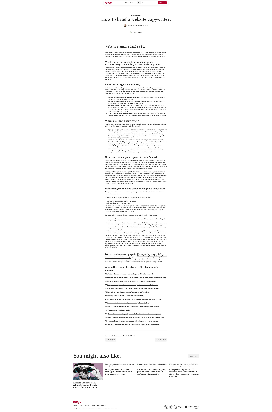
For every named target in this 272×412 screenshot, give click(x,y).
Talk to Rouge (162, 2)
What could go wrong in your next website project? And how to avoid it (130, 274)
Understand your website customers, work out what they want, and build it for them (134, 299)
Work (126, 2)
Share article (162, 339)
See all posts (193, 356)
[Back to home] (108, 2)
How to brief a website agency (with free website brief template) (128, 292)
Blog (139, 2)
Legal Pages (87, 405)
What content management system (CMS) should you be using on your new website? (136, 317)
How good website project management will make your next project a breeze (133, 321)
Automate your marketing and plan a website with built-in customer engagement (134, 314)
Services (132, 2)
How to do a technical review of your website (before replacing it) (128, 303)
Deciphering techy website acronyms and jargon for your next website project (132, 285)
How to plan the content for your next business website (125, 296)
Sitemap (93, 405)
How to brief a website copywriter (119, 310)
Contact (80, 405)
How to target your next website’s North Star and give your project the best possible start (136, 277)
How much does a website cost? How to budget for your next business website (133, 288)
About (143, 2)
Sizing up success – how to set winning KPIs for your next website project (131, 281)
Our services (111, 339)
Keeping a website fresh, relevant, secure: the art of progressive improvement (133, 324)
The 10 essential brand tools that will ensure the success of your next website (133, 306)
